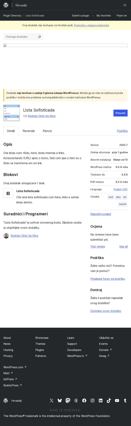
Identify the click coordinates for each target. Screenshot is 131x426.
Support (72, 343)
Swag (104, 356)
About (7, 337)
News (7, 343)
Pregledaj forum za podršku (107, 278)
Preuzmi (120, 113)
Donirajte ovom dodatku (105, 311)
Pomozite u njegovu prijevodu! (91, 25)
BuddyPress (12, 385)
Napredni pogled (100, 214)
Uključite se (106, 337)
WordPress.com (15, 367)
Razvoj (47, 131)
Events (103, 343)
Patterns (40, 356)
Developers (74, 350)
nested (122, 204)
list (124, 197)
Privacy (8, 356)
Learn (70, 337)
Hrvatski (16, 400)
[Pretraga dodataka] (39, 36)
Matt (8, 373)
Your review (97, 246)
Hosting (8, 350)
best (111, 197)
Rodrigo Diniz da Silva (41, 116)
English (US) (121, 189)
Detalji (11, 131)
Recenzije (29, 131)
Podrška (122, 131)
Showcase (41, 337)
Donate (105, 350)
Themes (40, 343)
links (118, 197)
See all (123, 246)
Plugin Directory (12, 15)
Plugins (39, 350)
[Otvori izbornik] (125, 5)
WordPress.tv (77, 356)
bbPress (10, 379)
